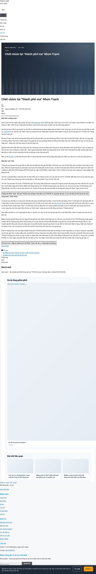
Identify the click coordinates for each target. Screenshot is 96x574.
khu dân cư (12, 157)
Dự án (2, 504)
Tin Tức (2, 33)
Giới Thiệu (3, 23)
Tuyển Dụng (4, 36)
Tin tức (2, 507)
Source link (5, 246)
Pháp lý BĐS (4, 539)
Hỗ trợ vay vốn (5, 535)
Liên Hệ (2, 39)
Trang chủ (3, 20)
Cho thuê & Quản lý (6, 529)
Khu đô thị (57, 203)
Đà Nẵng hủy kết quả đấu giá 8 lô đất (15, 255)
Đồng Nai (37, 123)
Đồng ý (88, 569)
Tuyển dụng (4, 511)
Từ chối (77, 569)
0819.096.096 (4, 489)
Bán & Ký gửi (4, 526)
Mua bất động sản (6, 522)
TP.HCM (6, 132)
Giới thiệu (3, 501)
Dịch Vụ (2, 29)
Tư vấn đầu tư (4, 532)
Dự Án (2, 26)
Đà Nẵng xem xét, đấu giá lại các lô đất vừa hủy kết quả (21, 253)
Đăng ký (27, 563)
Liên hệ (2, 514)
